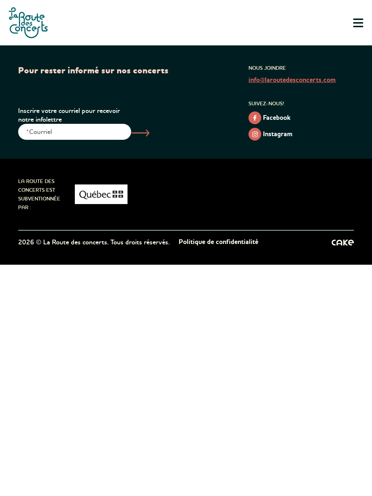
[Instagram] (254, 134)
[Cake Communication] (343, 242)
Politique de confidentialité (218, 242)
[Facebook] (254, 117)
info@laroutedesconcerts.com (292, 80)
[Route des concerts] (29, 22)
